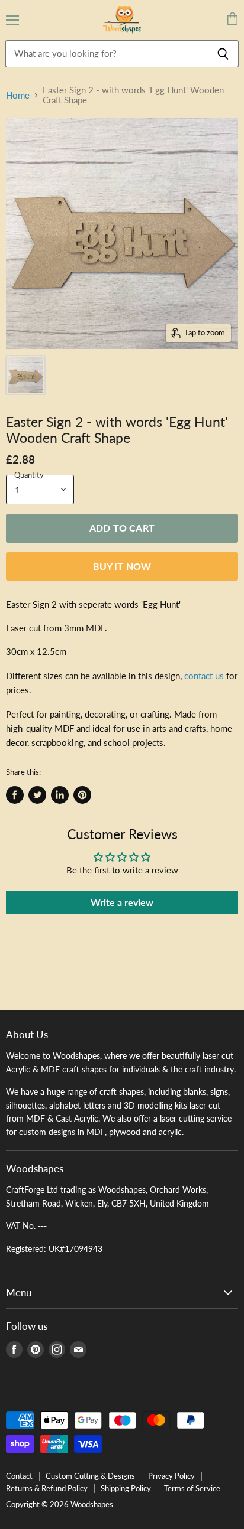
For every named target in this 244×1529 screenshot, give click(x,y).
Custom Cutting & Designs (90, 1476)
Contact (19, 1476)
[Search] (223, 53)
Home (18, 95)
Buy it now (122, 566)
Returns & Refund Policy (47, 1488)
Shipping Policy (126, 1488)
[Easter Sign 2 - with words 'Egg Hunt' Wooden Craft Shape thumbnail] (25, 375)
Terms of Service (192, 1488)
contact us (204, 675)
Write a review (122, 902)
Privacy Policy (171, 1476)
